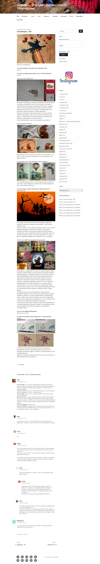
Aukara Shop (79, 16)
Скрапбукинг (62, 176)
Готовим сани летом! (64, 148)
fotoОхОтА (61, 116)
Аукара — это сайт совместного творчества (41, 6)
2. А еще (61, 97)
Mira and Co (62, 124)
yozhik (19, 443)
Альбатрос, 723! (71, 199)
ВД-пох (61, 135)
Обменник (55, 16)
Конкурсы (46, 16)
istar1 (29, 29)
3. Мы (60, 99)
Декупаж (61, 151)
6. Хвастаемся (62, 107)
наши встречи (62, 162)
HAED (60, 118)
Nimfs (60, 207)
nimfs (26, 240)
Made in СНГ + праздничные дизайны (68, 121)
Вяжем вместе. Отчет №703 (73, 204)
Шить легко (62, 181)
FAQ (18, 16)
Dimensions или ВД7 (64, 113)
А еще (32, 16)
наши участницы (63, 165)
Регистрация (62, 58)
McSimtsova (20, 521)
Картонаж (61, 154)
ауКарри (61, 129)
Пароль (61, 45)
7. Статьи (61, 110)
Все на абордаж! (63, 140)
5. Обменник (62, 105)
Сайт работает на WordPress (52, 557)
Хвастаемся (64, 16)
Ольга (18, 431)
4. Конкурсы (62, 102)
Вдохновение (62, 138)
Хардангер (61, 179)
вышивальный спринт (64, 143)
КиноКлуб (61, 157)
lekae (18, 416)
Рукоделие (24, 16)
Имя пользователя (64, 39)
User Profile (20, 20)
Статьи (71, 16)
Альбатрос (21, 364)
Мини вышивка (62, 159)
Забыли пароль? (63, 61)
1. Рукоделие (62, 94)
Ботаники (61, 132)
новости (61, 168)
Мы (39, 16)
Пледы (61, 173)
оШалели (61, 170)
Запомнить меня (65, 52)
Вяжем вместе (62, 146)
